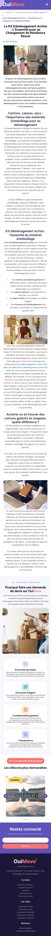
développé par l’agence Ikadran (25, 874)
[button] (47, 4)
